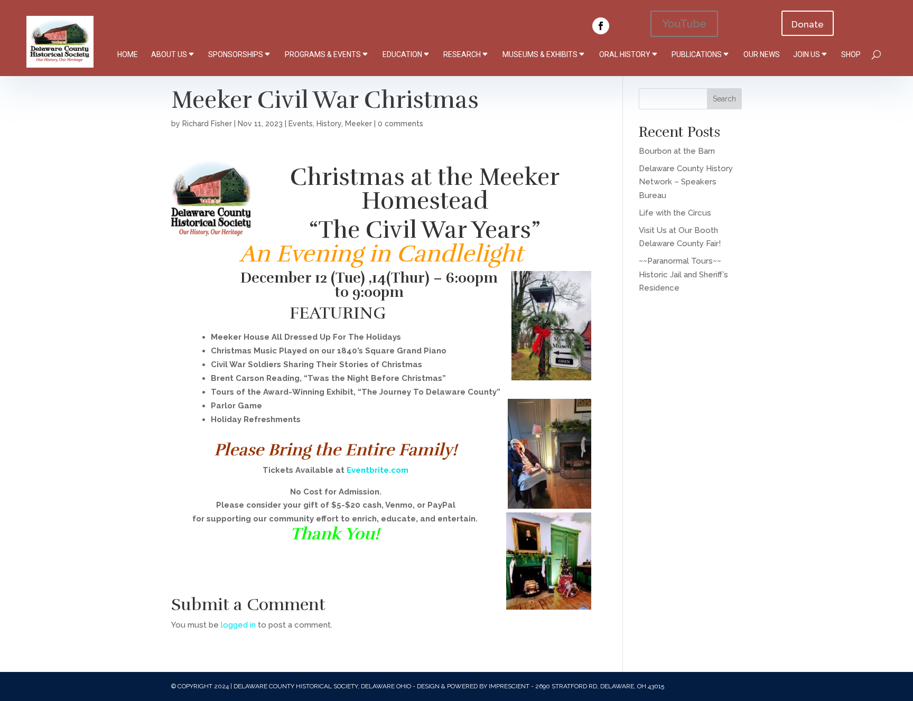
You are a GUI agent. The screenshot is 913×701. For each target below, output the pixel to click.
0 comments (400, 123)
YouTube (684, 23)
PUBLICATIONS (697, 54)
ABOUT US (169, 54)
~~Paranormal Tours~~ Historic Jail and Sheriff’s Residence (683, 274)
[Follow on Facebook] (600, 25)
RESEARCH (462, 54)
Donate (807, 24)
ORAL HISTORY (624, 54)
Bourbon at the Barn (677, 151)
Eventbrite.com (377, 470)
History (328, 123)
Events (300, 123)
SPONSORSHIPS (235, 54)
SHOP (851, 54)
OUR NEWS (761, 54)
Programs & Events (323, 54)
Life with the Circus (675, 213)
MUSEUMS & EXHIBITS (539, 54)
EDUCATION (402, 54)
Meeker (358, 123)
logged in (238, 625)
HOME (127, 54)
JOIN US (806, 54)
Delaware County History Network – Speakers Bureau (686, 182)
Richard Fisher (207, 123)
